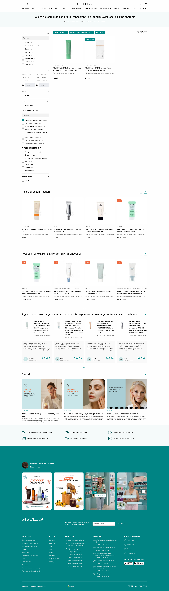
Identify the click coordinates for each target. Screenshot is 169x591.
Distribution (130, 549)
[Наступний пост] (143, 491)
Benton (119, 226)
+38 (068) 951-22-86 (75, 563)
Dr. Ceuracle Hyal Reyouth (71, 288)
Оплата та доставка (28, 540)
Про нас (24, 549)
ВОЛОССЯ (25, 8)
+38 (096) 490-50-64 (75, 566)
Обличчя (52, 543)
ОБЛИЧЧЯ (35, 8)
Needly (87, 288)
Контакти (25, 565)
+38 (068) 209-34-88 (102, 570)
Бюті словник (26, 562)
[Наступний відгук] (145, 314)
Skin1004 (120, 288)
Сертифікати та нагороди (30, 555)
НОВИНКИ (65, 8)
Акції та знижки (54, 559)
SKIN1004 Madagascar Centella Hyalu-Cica (135, 288)
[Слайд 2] (84, 367)
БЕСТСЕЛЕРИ (76, 8)
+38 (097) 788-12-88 (75, 555)
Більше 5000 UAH (42, 80)
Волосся (52, 540)
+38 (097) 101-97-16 (101, 557)
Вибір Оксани (90, 39)
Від (23, 85)
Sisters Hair (130, 540)
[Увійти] (141, 4)
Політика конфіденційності (31, 571)
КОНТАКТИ (143, 8)
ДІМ (50, 8)
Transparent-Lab (58, 65)
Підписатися (35, 467)
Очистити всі (99, 32)
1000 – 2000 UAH (41, 74)
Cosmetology (131, 553)
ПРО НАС (126, 8)
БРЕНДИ (117, 8)
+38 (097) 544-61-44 (102, 563)
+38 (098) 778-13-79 (102, 544)
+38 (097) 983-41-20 (75, 557)
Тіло (50, 546)
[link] (146, 4)
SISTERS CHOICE (105, 8)
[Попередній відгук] (141, 314)
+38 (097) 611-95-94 (102, 550)
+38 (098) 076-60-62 (102, 576)
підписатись (122, 524)
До (37, 85)
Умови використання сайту (31, 568)
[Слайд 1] (83, 367)
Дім (50, 549)
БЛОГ (134, 8)
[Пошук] (27, 4)
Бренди (51, 562)
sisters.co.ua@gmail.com (76, 540)
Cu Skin (56, 226)
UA (23, 4)
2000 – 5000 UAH (41, 77)
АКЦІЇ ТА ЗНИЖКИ (91, 8)
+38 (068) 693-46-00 (75, 560)
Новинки (52, 555)
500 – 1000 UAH (26, 80)
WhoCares (25, 226)
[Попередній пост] (25, 491)
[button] (60, 32)
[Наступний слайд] (145, 192)
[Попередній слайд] (141, 192)
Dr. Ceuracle (58, 288)
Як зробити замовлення (30, 543)
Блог (23, 559)
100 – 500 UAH (26, 77)
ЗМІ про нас (26, 552)
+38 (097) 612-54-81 (74, 552)
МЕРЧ (57, 8)
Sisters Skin (130, 544)
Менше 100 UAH (26, 74)
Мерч (51, 552)
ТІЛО (44, 8)
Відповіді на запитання (29, 546)
